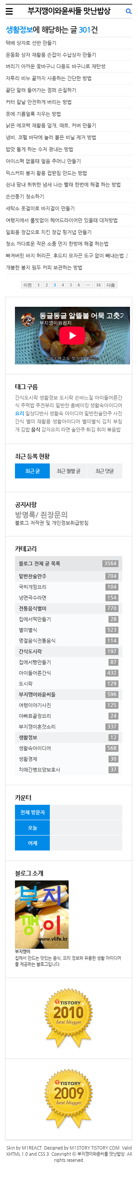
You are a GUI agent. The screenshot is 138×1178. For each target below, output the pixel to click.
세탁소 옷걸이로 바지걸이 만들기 (40, 208)
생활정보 (48, 397)
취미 (101, 429)
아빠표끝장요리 (68, 716)
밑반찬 (62, 405)
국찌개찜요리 (68, 587)
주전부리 (45, 405)
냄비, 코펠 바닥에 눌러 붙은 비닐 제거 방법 (51, 137)
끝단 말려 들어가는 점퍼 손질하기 (41, 90)
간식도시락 (26, 397)
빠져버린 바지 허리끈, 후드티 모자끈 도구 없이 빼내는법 (65, 255)
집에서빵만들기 (68, 662)
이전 (27, 285)
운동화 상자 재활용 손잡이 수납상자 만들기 (51, 55)
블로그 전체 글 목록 (68, 563)
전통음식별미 (68, 608)
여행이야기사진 (68, 705)
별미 (30, 421)
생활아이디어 (66, 421)
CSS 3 (43, 1154)
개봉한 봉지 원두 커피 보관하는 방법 (44, 267)
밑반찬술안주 (98, 413)
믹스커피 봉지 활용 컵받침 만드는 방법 (46, 173)
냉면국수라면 (68, 597)
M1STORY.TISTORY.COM (95, 1147)
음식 (35, 429)
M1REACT (32, 1147)
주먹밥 (27, 405)
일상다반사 (36, 413)
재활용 (44, 421)
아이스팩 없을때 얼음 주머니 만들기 (43, 161)
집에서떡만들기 (68, 619)
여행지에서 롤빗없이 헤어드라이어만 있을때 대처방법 (62, 220)
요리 (19, 413)
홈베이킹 (80, 405)
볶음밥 (114, 429)
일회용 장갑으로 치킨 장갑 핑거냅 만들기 (49, 232)
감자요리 (50, 429)
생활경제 (68, 759)
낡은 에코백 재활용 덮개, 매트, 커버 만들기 (51, 125)
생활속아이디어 (106, 405)
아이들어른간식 (68, 673)
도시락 (66, 397)
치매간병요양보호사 (68, 769)
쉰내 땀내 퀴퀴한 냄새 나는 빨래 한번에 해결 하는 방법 (63, 184)
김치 (106, 421)
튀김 (90, 429)
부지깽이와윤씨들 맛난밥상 (69, 11)
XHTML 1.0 (17, 1154)
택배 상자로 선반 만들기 (31, 43)
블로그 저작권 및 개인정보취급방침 (52, 523)
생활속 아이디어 (66, 413)
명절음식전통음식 (68, 640)
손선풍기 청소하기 (25, 196)
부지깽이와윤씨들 (68, 694)
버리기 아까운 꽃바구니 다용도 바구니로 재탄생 (55, 66)
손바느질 (84, 397)
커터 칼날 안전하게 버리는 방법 (39, 102)
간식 (19, 421)
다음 (111, 285)
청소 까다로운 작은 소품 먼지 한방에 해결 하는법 (57, 244)
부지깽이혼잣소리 (68, 726)
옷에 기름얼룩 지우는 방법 (33, 114)
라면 (65, 429)
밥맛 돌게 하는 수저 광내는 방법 (39, 149)
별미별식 (91, 421)
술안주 (78, 429)
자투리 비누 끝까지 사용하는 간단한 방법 (49, 78)
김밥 (25, 429)
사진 (117, 413)
